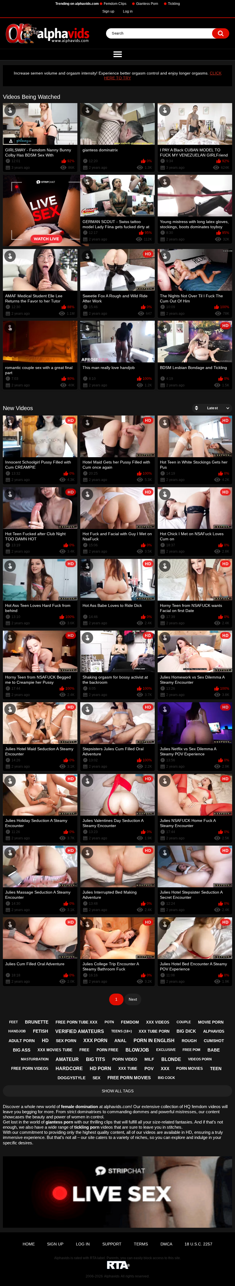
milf (149, 1059)
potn (109, 1022)
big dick (186, 1031)
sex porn (66, 1040)
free (84, 1050)
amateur (67, 1059)
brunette (36, 1022)
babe (213, 1050)
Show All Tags (118, 1091)
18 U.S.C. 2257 (198, 1244)
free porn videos (29, 1068)
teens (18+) (121, 1031)
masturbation (35, 1059)
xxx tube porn (154, 1031)
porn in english (154, 1040)
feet (13, 1022)
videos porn (200, 1059)
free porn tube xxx (76, 1022)
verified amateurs (79, 1031)
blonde (171, 1059)
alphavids (213, 1031)
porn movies (189, 1068)
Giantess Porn (147, 4)
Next (133, 999)
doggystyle (71, 1078)
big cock (166, 1078)
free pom (191, 1050)
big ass (21, 1050)
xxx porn (95, 1040)
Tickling (174, 4)
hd (45, 1040)
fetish (40, 1031)
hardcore (69, 1068)
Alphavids (112, 1276)
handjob (17, 1031)
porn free (107, 1050)
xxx (165, 1068)
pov (149, 1068)
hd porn (100, 1068)
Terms (141, 1244)
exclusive (166, 1050)
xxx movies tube (55, 1050)
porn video (124, 1059)
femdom (130, 1022)
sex (96, 1078)
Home (29, 1244)
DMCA (166, 1244)
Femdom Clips (115, 4)
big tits (95, 1059)
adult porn (22, 1040)
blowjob (137, 1050)
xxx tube (127, 1068)
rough (189, 1040)
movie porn (211, 1022)
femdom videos (206, 1106)
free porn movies (129, 1077)
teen (216, 1068)
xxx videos (157, 1022)
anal (120, 1040)
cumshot (214, 1040)
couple (184, 1022)
